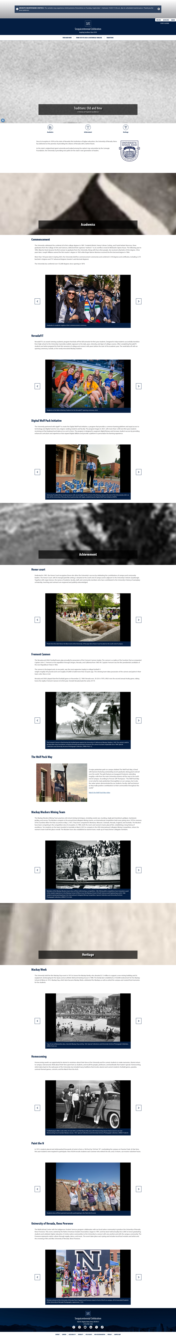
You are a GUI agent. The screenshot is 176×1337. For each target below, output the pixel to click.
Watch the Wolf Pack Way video (99, 792)
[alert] (88, 9)
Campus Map (117, 1334)
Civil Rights (89, 1334)
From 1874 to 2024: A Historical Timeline (89, 38)
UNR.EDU (158, 20)
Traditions (110, 38)
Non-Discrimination (99, 1334)
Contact (57, 1334)
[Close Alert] (159, 9)
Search (173, 20)
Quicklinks (166, 20)
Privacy (110, 1334)
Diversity (80, 1334)
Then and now (67, 38)
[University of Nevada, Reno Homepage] (88, 1313)
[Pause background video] (3, 120)
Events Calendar (164, 23)
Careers (64, 1334)
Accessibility (72, 1334)
